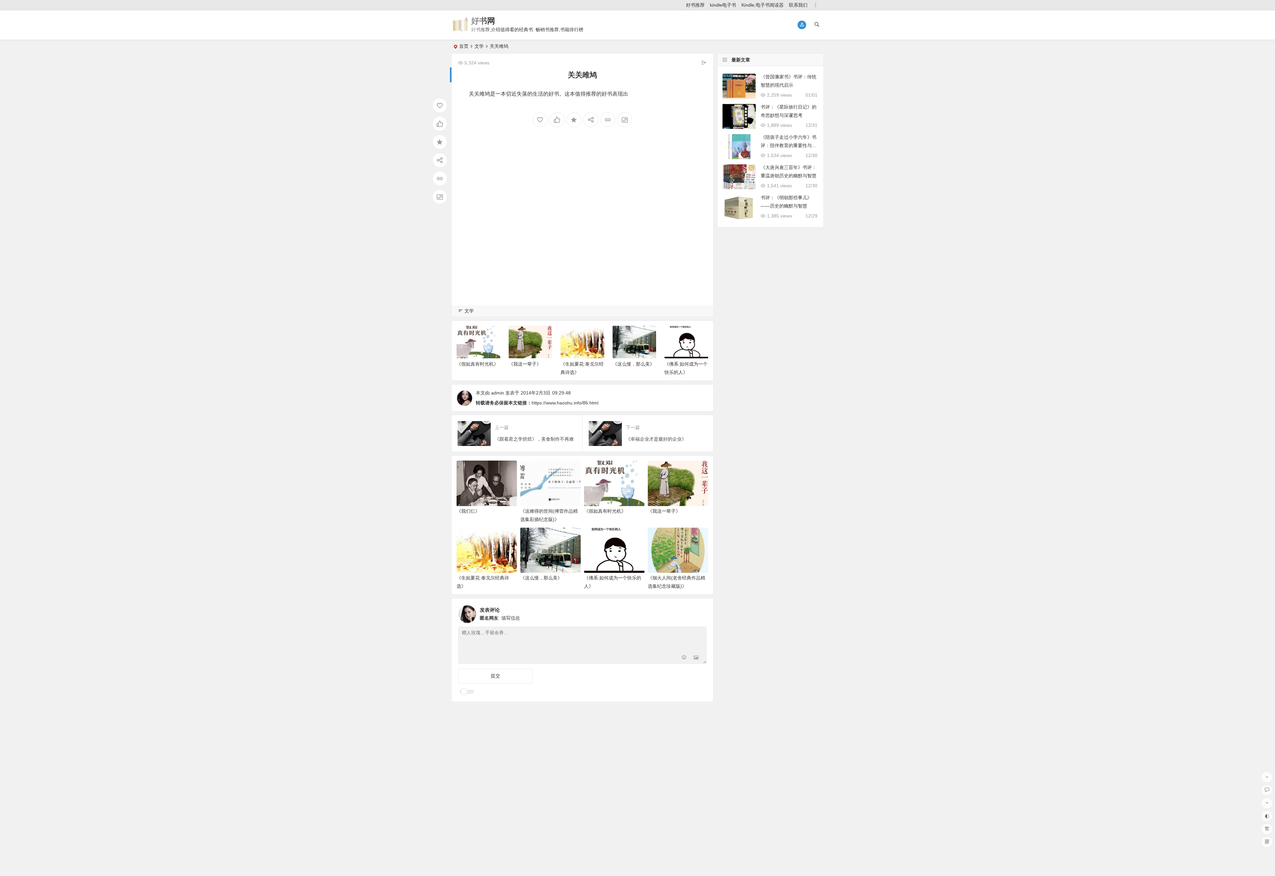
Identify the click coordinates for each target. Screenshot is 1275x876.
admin (497, 392)
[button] (802, 25)
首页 (463, 46)
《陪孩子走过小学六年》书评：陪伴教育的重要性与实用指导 (788, 145)
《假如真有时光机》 (477, 364)
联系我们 (798, 5)
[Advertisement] (582, 227)
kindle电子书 (723, 5)
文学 (479, 46)
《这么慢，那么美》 (633, 364)
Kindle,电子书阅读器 (762, 5)
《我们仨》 (468, 511)
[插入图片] (696, 658)
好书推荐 (695, 5)
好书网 (483, 20)
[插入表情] (684, 658)
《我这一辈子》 (525, 364)
